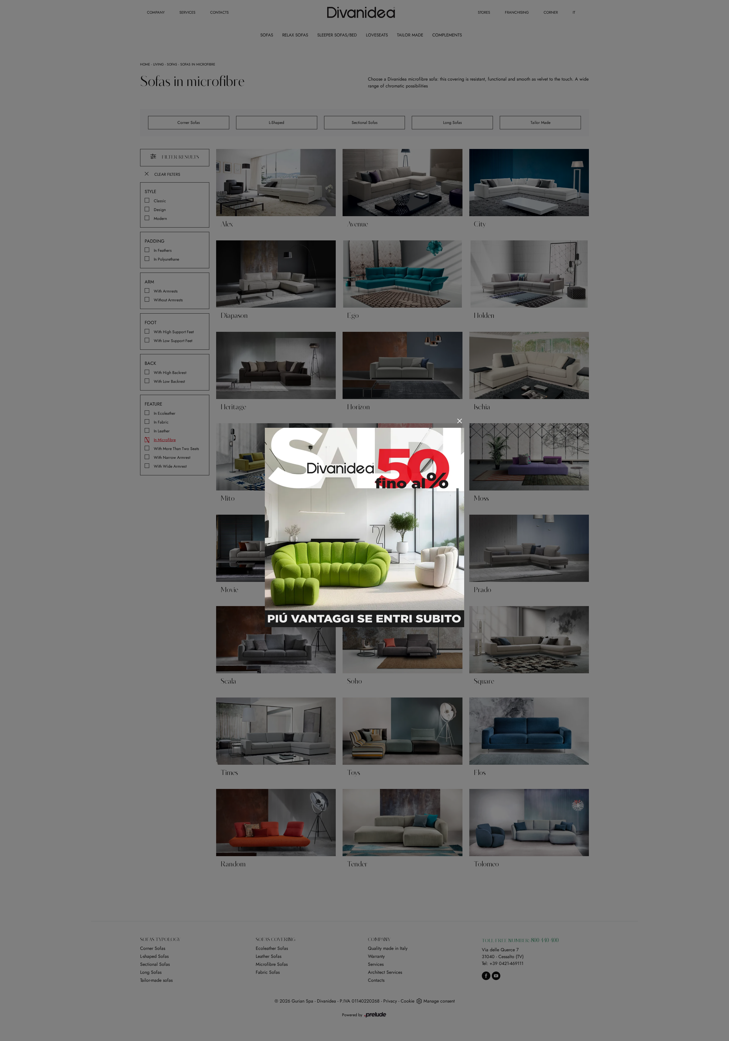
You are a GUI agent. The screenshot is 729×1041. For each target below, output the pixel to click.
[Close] (459, 421)
